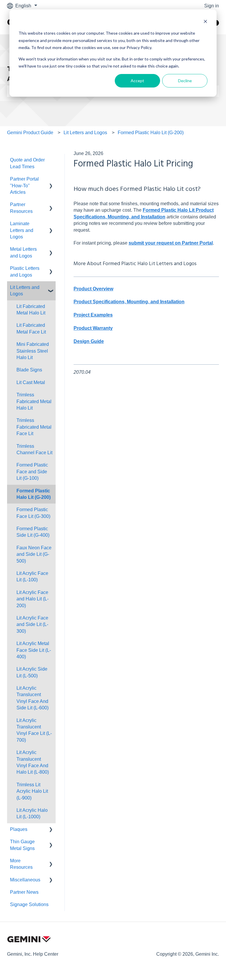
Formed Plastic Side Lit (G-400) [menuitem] (32, 532)
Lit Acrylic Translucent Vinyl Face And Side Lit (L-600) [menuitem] (32, 698)
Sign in (211, 5)
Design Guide (89, 341)
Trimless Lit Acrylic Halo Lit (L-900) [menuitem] (32, 791)
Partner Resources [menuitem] (21, 207)
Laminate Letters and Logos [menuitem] (21, 230)
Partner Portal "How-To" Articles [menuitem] (24, 185)
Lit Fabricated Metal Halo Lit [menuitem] (30, 309)
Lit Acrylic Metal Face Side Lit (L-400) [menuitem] (33, 650)
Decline (185, 80)
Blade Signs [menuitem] (29, 369)
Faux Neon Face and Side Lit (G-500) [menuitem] (33, 554)
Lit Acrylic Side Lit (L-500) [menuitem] (31, 672)
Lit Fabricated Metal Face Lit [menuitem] (31, 328)
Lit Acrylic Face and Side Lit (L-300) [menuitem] (32, 624)
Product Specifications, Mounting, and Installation (129, 301)
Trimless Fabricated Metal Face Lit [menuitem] (33, 427)
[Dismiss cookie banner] (205, 22)
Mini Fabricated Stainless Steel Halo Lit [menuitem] (32, 351)
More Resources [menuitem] (21, 864)
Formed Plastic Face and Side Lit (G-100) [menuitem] (32, 471)
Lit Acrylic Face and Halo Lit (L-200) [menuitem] (32, 599)
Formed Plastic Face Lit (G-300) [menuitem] (33, 513)
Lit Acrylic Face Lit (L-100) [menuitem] (32, 576)
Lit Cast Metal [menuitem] (30, 382)
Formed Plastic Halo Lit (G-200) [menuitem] (33, 494)
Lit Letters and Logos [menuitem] (24, 290)
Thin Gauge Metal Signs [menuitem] (22, 845)
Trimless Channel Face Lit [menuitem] (34, 449)
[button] (51, 180)
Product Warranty (93, 328)
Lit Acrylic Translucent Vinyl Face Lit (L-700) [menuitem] (34, 730)
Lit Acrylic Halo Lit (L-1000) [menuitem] (32, 813)
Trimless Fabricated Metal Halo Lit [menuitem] (33, 401)
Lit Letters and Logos (85, 132)
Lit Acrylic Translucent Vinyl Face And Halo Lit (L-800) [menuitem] (32, 762)
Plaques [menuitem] (18, 829)
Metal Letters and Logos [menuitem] (23, 252)
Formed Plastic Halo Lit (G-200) (151, 132)
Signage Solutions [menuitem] (29, 904)
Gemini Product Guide (30, 132)
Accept (137, 80)
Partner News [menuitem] (24, 892)
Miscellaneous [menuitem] (25, 879)
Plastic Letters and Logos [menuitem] (24, 271)
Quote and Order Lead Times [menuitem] (27, 163)
